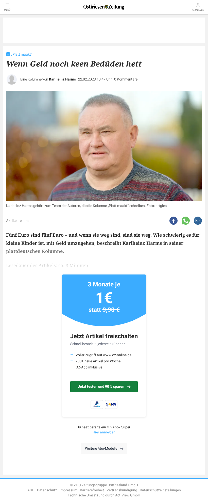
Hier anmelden (104, 432)
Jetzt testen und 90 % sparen (101, 386)
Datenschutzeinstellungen (160, 490)
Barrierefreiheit (92, 490)
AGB (30, 490)
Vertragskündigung (122, 490)
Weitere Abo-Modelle (101, 448)
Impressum (68, 490)
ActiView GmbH (127, 495)
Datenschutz (47, 490)
